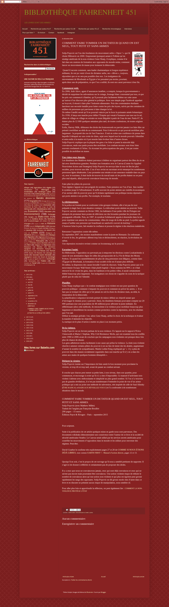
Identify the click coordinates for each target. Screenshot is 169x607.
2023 (28, 333)
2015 (28, 274)
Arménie (46, 196)
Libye (25, 233)
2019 (28, 322)
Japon (53, 228)
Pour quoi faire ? (28, 33)
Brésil (34, 203)
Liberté (49, 230)
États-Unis (43, 216)
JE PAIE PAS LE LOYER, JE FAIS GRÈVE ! (39, 313)
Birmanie (51, 201)
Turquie (43, 263)
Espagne (31, 217)
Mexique (52, 235)
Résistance (27, 247)
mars (30, 279)
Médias (42, 235)
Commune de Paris (30, 207)
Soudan (30, 259)
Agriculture (38, 188)
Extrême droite (37, 219)
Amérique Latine (45, 192)
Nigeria (26, 239)
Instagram (71, 33)
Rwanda (39, 253)
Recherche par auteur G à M (64, 29)
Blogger (103, 592)
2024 (28, 336)
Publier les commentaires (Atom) (81, 580)
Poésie (51, 241)
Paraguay (30, 241)
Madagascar (49, 233)
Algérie (48, 188)
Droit (53, 209)
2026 (28, 341)
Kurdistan (40, 230)
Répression (48, 245)
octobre (30, 298)
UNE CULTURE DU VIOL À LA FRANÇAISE (39, 79)
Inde (31, 226)
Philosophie (40, 241)
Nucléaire (34, 239)
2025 (28, 338)
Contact (51, 33)
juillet (30, 290)
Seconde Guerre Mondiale (42, 255)
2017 (28, 317)
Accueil (24, 29)
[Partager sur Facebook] (77, 510)
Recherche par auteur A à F (41, 29)
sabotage (49, 253)
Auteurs (29, 198)
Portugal (26, 243)
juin (29, 287)
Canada (48, 203)
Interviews (128, 29)
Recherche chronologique (111, 29)
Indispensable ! (40, 226)
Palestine (43, 239)
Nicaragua (50, 237)
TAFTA (43, 259)
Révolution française (44, 249)
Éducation (48, 211)
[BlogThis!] (73, 510)
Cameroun (41, 203)
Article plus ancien (138, 577)
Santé (26, 255)
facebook (60, 33)
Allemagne (45, 190)
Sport (36, 259)
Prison (53, 243)
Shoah (43, 257)
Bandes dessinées (45, 198)
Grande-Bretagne (33, 221)
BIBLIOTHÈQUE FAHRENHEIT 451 (80, 12)
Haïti (42, 223)
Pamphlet (52, 239)
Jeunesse (29, 230)
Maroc (36, 235)
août (29, 293)
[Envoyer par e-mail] (71, 510)
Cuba (51, 207)
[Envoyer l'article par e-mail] (67, 509)
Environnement (32, 214)
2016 (28, 277)
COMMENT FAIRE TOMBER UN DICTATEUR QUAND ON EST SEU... (41, 309)
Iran (28, 228)
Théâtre (43, 261)
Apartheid (52, 194)
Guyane (37, 223)
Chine (29, 205)
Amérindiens (28, 192)
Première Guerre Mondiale (38, 243)
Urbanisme (51, 263)
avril (29, 282)
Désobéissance (80, 512)
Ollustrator (89, 592)
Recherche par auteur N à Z (89, 29)
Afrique (26, 188)
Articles (53, 196)
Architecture (29, 196)
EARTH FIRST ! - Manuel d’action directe (105, 453)
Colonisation (47, 205)
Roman (52, 251)
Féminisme (51, 219)
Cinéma (36, 205)
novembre (31, 301)
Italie (46, 228)
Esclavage (51, 214)
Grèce (45, 221)
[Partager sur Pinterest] (79, 510)
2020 (28, 325)
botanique (27, 203)
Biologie (44, 201)
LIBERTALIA (31, 306)
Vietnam (29, 265)
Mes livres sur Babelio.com (39, 347)
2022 (28, 330)
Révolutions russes (30, 251)
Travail (34, 263)
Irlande (34, 228)
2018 (28, 320)
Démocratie (72, 512)
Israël (87, 512)
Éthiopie (26, 219)
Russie (31, 253)
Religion (37, 245)
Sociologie (51, 257)
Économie (33, 211)
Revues (42, 251)
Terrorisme (32, 261)
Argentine (38, 196)
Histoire (51, 223)
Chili (53, 203)
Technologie (50, 259)
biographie (34, 201)
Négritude (42, 237)
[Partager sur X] (75, 510)
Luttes (91, 512)
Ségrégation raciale (30, 257)
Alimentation (28, 190)
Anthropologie (40, 194)
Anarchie (27, 194)
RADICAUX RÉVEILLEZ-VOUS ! (92, 388)
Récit (29, 245)
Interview (52, 226)
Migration (31, 237)
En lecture (41, 33)
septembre (31, 296)
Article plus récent (68, 577)
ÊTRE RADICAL (69, 388)
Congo (44, 207)
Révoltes (39, 247)
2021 (28, 328)
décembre (31, 304)
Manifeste (27, 235)
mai (29, 285)
